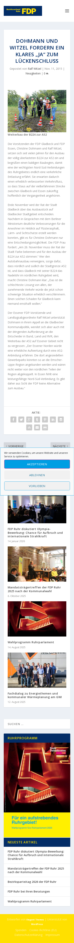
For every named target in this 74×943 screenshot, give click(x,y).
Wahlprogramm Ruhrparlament (31, 642)
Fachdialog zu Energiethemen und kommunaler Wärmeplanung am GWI (35, 695)
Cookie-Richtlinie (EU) (43, 930)
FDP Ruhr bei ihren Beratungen (29, 891)
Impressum (52, 935)
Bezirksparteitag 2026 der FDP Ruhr (32, 882)
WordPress (37, 924)
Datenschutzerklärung (28, 935)
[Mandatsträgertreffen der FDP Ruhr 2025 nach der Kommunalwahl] (37, 564)
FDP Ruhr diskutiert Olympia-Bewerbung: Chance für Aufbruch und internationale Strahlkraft (35, 532)
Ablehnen (37, 475)
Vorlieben (37, 486)
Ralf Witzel (34, 68)
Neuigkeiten (33, 73)
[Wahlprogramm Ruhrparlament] (37, 619)
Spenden (20, 930)
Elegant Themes (35, 919)
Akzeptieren (37, 464)
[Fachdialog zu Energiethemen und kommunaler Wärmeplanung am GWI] (37, 670)
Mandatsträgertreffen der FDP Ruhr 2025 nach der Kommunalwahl (34, 589)
